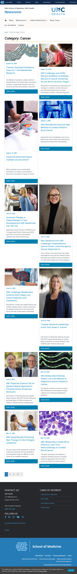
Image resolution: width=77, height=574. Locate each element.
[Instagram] (14, 517)
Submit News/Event (38, 20)
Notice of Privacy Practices (29, 559)
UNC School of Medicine (14, 8)
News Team (55, 20)
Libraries (28, 2)
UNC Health (29, 8)
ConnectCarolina (60, 2)
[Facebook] (5, 517)
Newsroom (13, 12)
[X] (23, 517)
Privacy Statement (59, 555)
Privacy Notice (43, 571)
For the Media (10, 25)
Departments (47, 2)
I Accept (71, 570)
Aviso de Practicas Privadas (47, 559)
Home (5, 20)
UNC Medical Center (47, 503)
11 (18, 474)
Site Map (7, 530)
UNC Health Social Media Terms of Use (15, 523)
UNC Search (72, 2)
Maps (36, 2)
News (11, 20)
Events (19, 2)
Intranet (48, 555)
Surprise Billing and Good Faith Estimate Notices (57, 564)
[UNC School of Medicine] (38, 546)
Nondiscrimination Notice (64, 559)
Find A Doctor (45, 507)
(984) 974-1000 (10, 509)
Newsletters (21, 20)
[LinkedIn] (9, 517)
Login (70, 555)
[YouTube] (18, 517)
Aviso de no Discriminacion (64, 561)
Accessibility (8, 2)
